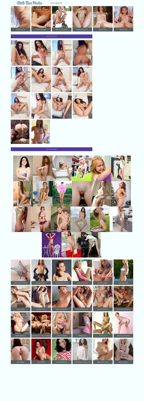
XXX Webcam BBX (52, 149)
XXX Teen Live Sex (51, 36)
